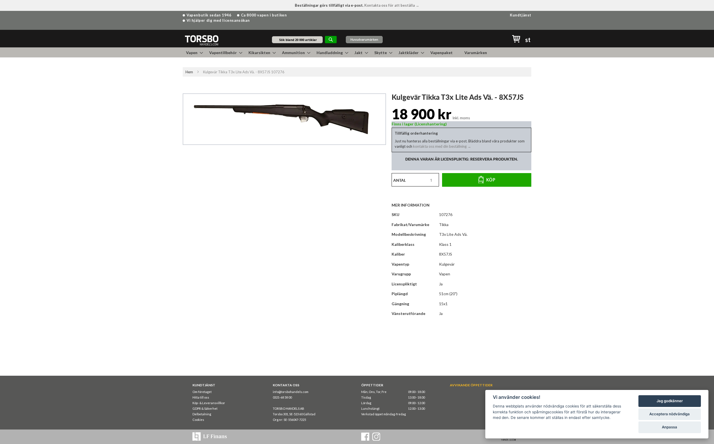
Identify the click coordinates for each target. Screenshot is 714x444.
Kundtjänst (520, 15)
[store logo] (201, 40)
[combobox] (297, 39)
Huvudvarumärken (364, 39)
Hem (189, 72)
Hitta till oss (200, 397)
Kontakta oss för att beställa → (391, 5)
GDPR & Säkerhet (205, 408)
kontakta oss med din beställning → (441, 146)
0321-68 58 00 (282, 397)
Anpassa (669, 427)
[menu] (357, 52)
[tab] (413, 204)
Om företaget (202, 392)
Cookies (198, 419)
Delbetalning (201, 414)
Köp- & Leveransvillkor (208, 403)
